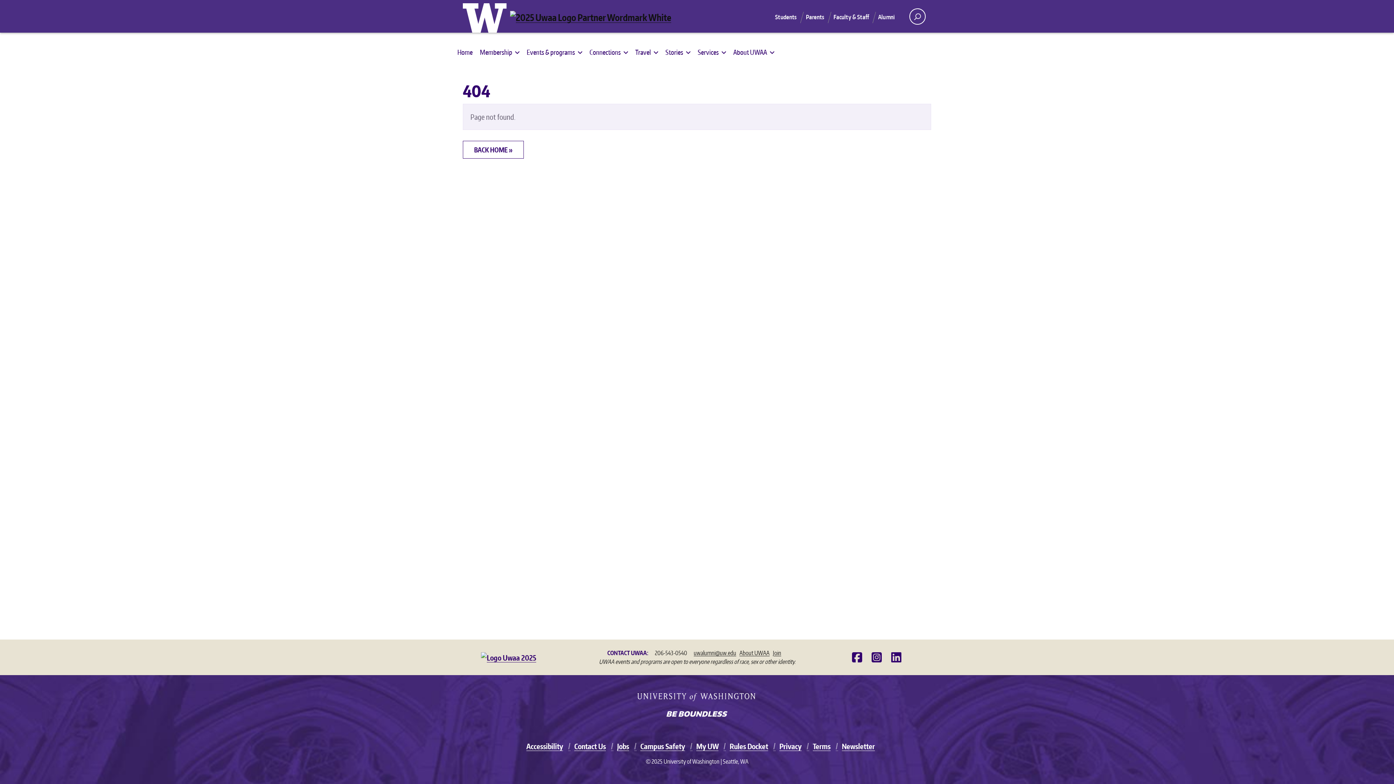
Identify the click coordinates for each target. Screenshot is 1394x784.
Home (465, 52)
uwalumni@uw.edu (715, 653)
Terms (822, 746)
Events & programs (551, 52)
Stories (674, 52)
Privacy (790, 746)
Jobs (623, 746)
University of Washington (486, 16)
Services (708, 52)
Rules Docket (749, 746)
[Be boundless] (697, 714)
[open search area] (917, 16)
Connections (605, 52)
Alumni (886, 17)
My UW (707, 746)
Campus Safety (662, 746)
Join (777, 653)
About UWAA (750, 52)
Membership (496, 52)
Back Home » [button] (493, 150)
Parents (815, 17)
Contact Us (590, 746)
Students (785, 17)
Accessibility (544, 746)
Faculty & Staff (851, 17)
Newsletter (858, 746)
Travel (643, 52)
